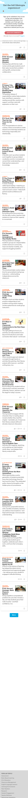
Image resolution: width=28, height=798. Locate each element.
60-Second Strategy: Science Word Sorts (7, 150)
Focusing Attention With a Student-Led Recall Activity (8, 382)
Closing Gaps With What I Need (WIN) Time (8, 265)
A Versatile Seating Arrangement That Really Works (9, 236)
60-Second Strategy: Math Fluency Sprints (8, 591)
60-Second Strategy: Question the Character (7, 409)
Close (25, 2)
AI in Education (6, 780)
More (14, 615)
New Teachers (5, 789)
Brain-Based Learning (7, 778)
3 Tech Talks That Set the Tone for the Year (8, 121)
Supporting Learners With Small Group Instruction (7, 502)
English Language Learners (9, 784)
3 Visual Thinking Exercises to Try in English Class (10, 440)
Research (4, 791)
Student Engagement (7, 793)
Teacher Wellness (6, 795)
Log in (22, 36)
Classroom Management (8, 782)
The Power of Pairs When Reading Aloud (8, 180)
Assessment (5, 776)
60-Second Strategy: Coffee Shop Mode (7, 295)
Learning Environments (8, 786)
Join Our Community (14, 32)
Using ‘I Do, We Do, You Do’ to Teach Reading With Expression (8, 88)
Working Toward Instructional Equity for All (7, 561)
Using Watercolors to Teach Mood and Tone (8, 352)
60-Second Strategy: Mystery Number (7, 59)
